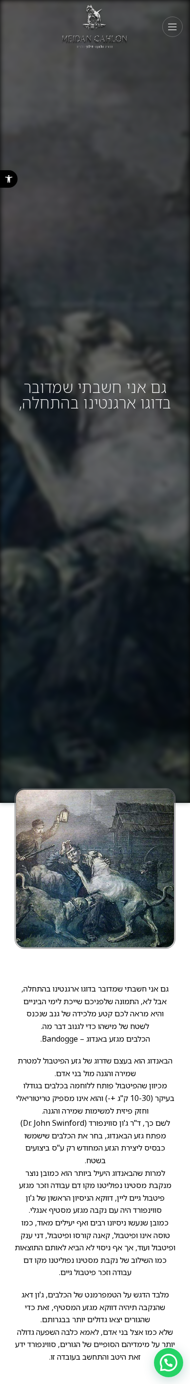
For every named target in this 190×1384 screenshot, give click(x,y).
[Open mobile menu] (172, 26)
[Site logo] (95, 26)
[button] (9, 179)
